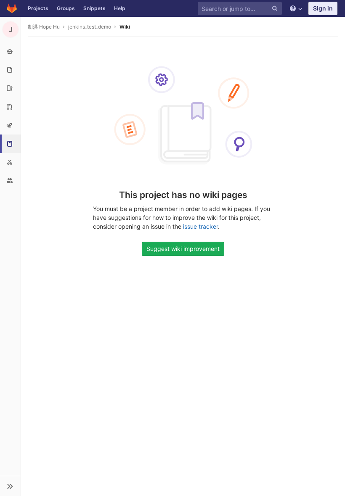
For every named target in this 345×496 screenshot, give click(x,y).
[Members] (10, 180)
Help (119, 8)
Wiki (124, 27)
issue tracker (200, 226)
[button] (10, 486)
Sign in (323, 8)
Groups (66, 8)
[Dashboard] (11, 8)
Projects (38, 8)
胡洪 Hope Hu (44, 27)
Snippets (94, 8)
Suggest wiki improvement (183, 248)
